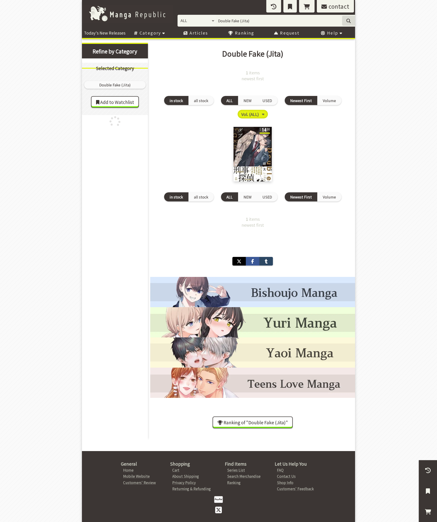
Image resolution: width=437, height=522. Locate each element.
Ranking (244, 33)
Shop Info (285, 482)
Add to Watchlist (116, 102)
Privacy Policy (184, 482)
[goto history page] (273, 6)
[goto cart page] (307, 6)
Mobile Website (136, 476)
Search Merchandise (244, 476)
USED (267, 100)
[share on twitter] (239, 261)
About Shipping (185, 476)
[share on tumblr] (266, 261)
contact (338, 6)
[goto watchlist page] (290, 6)
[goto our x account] (218, 509)
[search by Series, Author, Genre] (348, 21)
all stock (201, 100)
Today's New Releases (104, 33)
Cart (175, 470)
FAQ (280, 470)
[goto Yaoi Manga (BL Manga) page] (252, 352)
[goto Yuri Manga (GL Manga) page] (252, 322)
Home (128, 470)
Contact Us (286, 476)
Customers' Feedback (295, 488)
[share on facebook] (252, 261)
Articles (198, 33)
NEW (248, 100)
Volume (329, 100)
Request (289, 33)
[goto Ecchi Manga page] (252, 292)
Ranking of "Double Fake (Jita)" (255, 422)
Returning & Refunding (191, 488)
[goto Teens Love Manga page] (252, 383)
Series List (236, 470)
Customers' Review (139, 482)
